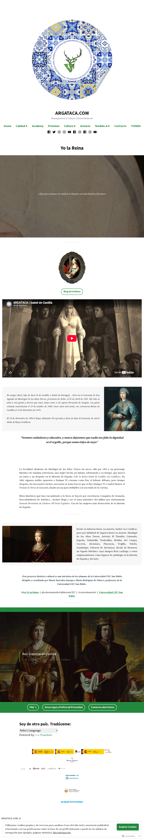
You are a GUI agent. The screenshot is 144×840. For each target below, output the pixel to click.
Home (7, 126)
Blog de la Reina (72, 291)
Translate (46, 735)
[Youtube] (69, 132)
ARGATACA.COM (72, 113)
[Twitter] (54, 132)
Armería (85, 126)
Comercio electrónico (102, 707)
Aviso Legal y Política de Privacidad (64, 707)
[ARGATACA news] (64, 132)
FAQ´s (33, 707)
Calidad (20, 126)
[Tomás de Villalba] (74, 132)
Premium (53, 126)
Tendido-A (101, 126)
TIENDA (135, 126)
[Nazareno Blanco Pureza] (84, 132)
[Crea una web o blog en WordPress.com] (20, 818)
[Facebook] (49, 132)
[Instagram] (59, 132)
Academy (37, 126)
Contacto (120, 126)
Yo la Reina (33, 592)
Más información (62, 832)
